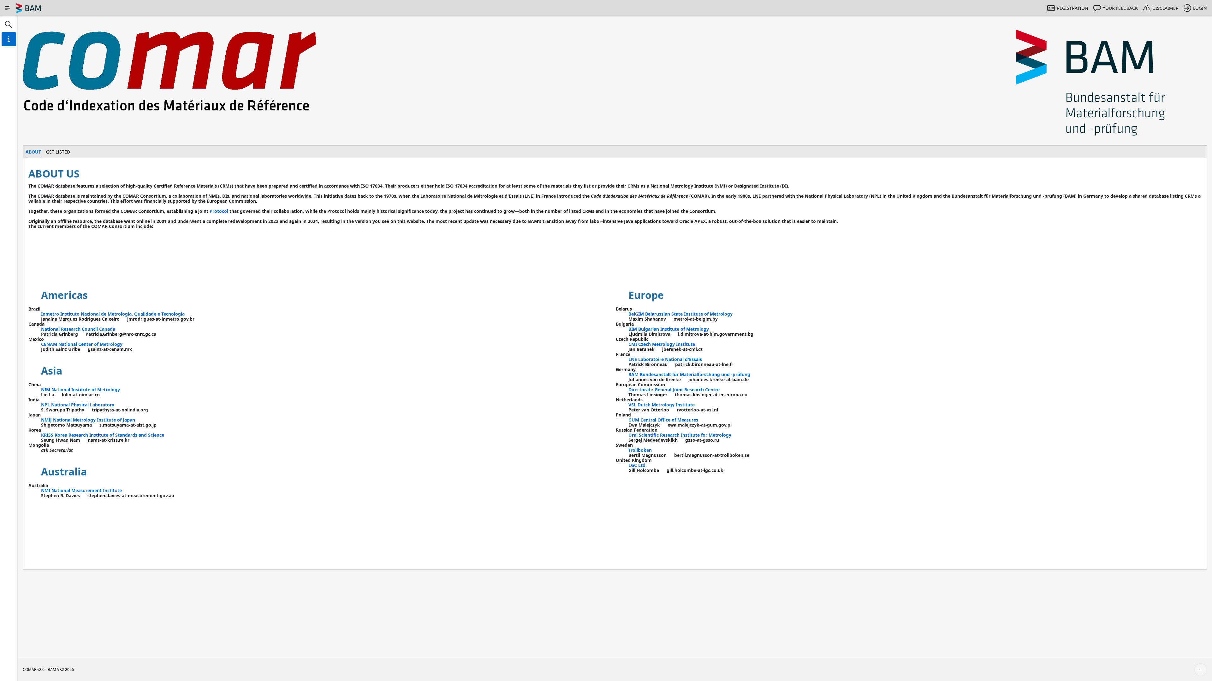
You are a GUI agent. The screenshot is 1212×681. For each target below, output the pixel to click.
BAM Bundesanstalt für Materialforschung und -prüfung (689, 374)
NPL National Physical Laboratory (77, 405)
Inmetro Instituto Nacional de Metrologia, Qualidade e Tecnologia (113, 314)
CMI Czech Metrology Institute (661, 344)
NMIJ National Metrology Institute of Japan (88, 420)
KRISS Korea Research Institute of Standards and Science (102, 435)
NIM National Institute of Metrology (80, 390)
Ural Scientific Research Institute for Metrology (679, 435)
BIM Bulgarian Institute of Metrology (668, 329)
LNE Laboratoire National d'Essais (665, 359)
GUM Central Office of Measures (663, 420)
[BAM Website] (1091, 83)
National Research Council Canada (78, 329)
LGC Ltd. (637, 465)
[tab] (33, 152)
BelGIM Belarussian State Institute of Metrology (680, 314)
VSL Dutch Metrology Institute (661, 405)
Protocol (219, 211)
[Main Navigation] (8, 8)
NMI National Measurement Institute (81, 490)
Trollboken (640, 450)
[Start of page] (1200, 669)
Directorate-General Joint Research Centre (674, 390)
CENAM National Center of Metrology (81, 344)
